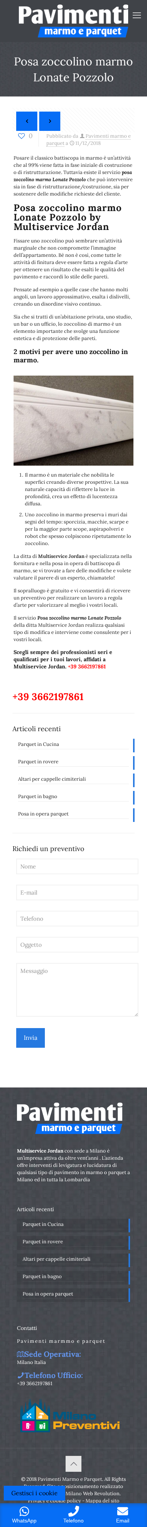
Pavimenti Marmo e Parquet (70, 1479)
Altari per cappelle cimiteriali (52, 779)
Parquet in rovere (38, 761)
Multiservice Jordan (61, 556)
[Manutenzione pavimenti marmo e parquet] (73, 21)
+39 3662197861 (87, 666)
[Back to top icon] (73, 1464)
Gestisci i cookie (34, 1493)
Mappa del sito (102, 1500)
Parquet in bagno (37, 796)
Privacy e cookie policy (54, 1500)
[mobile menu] (136, 15)
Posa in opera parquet (43, 814)
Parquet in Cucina (38, 744)
